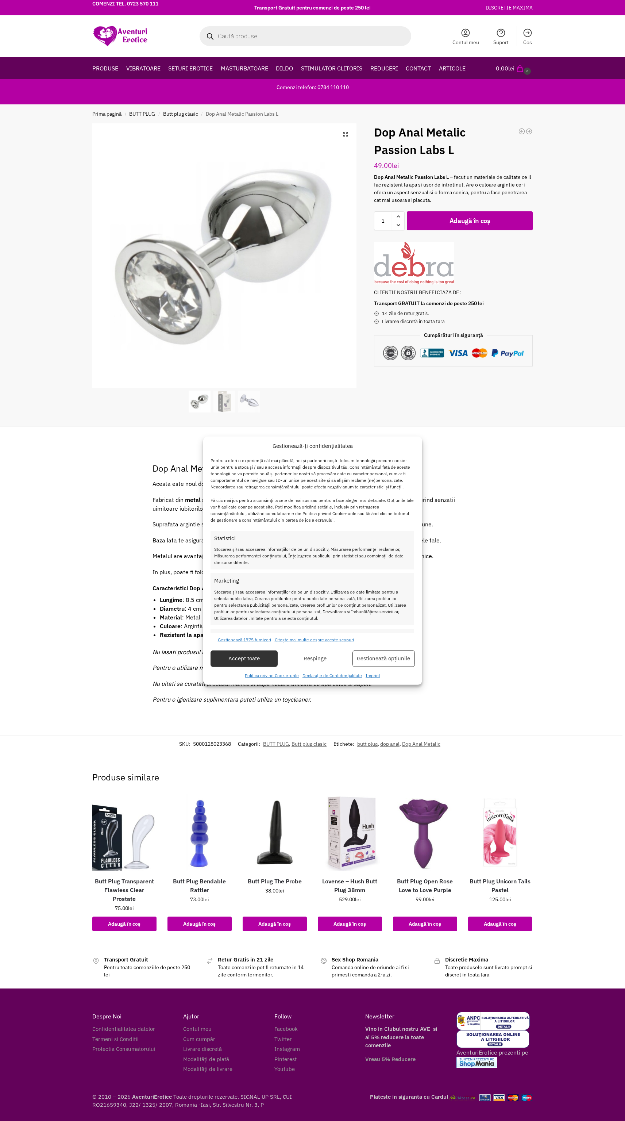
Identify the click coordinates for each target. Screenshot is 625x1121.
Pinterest (285, 1059)
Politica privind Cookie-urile (272, 675)
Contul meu (465, 42)
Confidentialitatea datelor (123, 1028)
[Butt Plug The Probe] (275, 832)
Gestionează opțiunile (383, 658)
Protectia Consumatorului (123, 1048)
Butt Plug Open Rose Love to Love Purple (425, 886)
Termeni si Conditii (115, 1039)
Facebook (286, 1028)
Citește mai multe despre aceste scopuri (314, 639)
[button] (514, 68)
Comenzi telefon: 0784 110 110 (313, 87)
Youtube (284, 1069)
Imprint (373, 675)
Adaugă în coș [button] (124, 924)
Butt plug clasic (180, 114)
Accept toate (244, 658)
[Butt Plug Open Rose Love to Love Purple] (425, 832)
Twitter (283, 1039)
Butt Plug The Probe (275, 881)
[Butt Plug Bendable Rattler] (199, 832)
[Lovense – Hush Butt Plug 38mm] (350, 832)
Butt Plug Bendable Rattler (199, 886)
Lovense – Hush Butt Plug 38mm (349, 886)
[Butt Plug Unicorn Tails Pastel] (500, 832)
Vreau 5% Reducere (390, 1059)
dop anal (390, 744)
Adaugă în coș (470, 220)
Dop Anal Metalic (421, 744)
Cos (527, 42)
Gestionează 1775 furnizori (244, 639)
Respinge (315, 658)
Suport (501, 42)
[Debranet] (414, 263)
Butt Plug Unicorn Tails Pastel (500, 886)
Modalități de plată (206, 1059)
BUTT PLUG (142, 114)
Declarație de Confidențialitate (332, 675)
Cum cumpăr (199, 1039)
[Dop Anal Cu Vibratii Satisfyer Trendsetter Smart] (529, 131)
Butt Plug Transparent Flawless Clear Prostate (124, 890)
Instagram (287, 1048)
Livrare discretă (202, 1048)
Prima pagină (106, 114)
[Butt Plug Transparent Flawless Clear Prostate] (124, 832)
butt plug (367, 744)
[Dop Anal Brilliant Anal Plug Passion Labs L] (521, 131)
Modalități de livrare (207, 1069)
